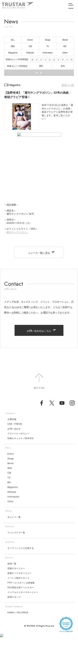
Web (9, 468)
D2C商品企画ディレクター (20, 587)
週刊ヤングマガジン (17, 232)
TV (8, 477)
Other (10, 501)
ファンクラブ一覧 (16, 532)
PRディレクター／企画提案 (21, 582)
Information (13, 496)
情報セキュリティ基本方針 (20, 438)
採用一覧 (11, 563)
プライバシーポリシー (18, 433)
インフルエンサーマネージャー (22, 592)
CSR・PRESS (14, 423)
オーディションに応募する (20, 548)
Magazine (12, 487)
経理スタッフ (14, 596)
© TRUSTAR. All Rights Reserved (39, 626)
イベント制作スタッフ (18, 577)
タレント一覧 (14, 516)
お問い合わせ (14, 428)
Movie (10, 463)
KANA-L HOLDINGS (17, 612)
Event (10, 453)
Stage (10, 458)
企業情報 (11, 419)
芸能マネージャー (16, 568)
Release (11, 491)
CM (9, 472)
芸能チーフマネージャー (19, 573)
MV (9, 482)
